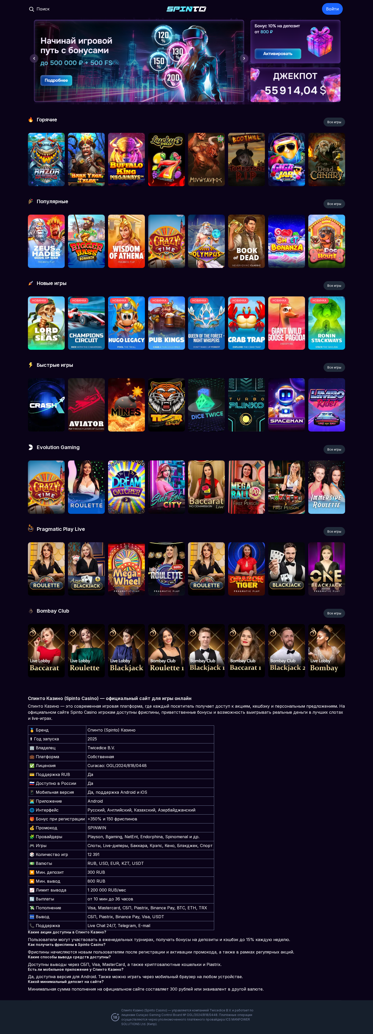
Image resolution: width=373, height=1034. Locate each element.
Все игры (334, 122)
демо (46, 173)
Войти (332, 8)
